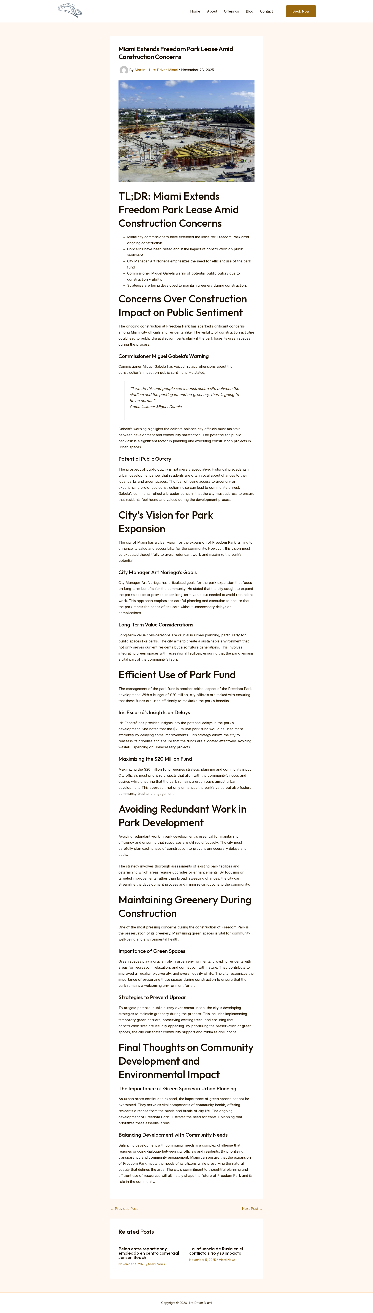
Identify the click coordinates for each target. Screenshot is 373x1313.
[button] (298, 11)
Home (195, 11)
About (212, 11)
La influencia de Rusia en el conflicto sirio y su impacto (216, 1251)
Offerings (231, 11)
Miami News (156, 1264)
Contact (266, 11)
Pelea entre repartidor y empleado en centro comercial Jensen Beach (149, 1253)
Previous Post (124, 1208)
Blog (249, 11)
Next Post (252, 1208)
